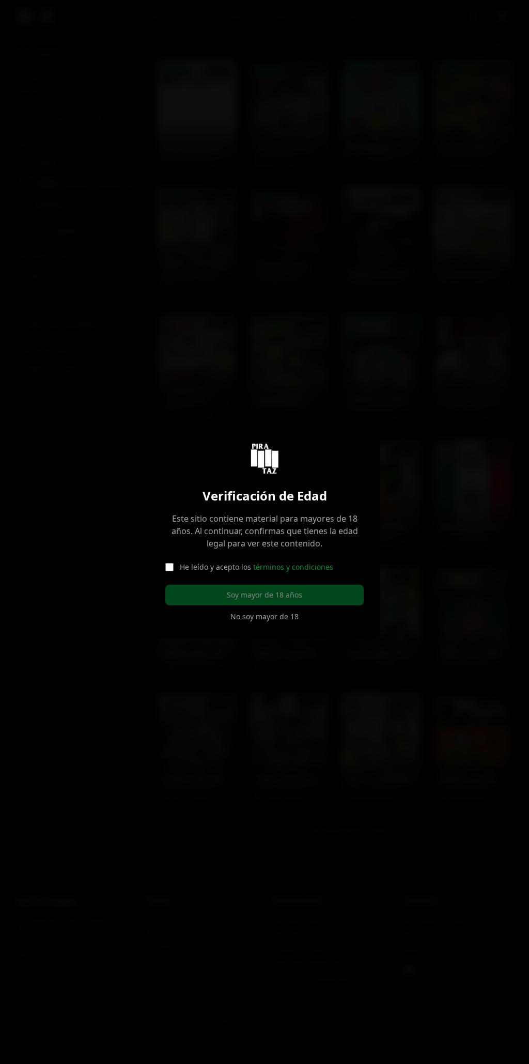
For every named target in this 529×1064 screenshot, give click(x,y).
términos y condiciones (291, 567)
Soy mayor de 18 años (262, 595)
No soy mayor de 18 (262, 616)
